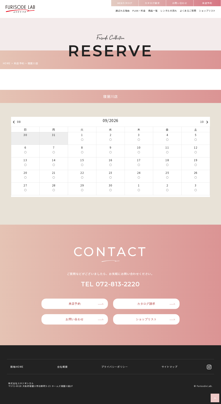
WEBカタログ (124, 3)
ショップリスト (207, 10)
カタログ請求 (152, 3)
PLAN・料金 (139, 10)
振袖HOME (16, 366)
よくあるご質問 (188, 10)
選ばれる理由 (123, 10)
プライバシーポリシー (114, 366)
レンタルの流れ (168, 10)
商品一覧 (153, 10)
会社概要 (62, 366)
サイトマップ (169, 366)
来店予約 (207, 3)
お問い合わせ (179, 3)
